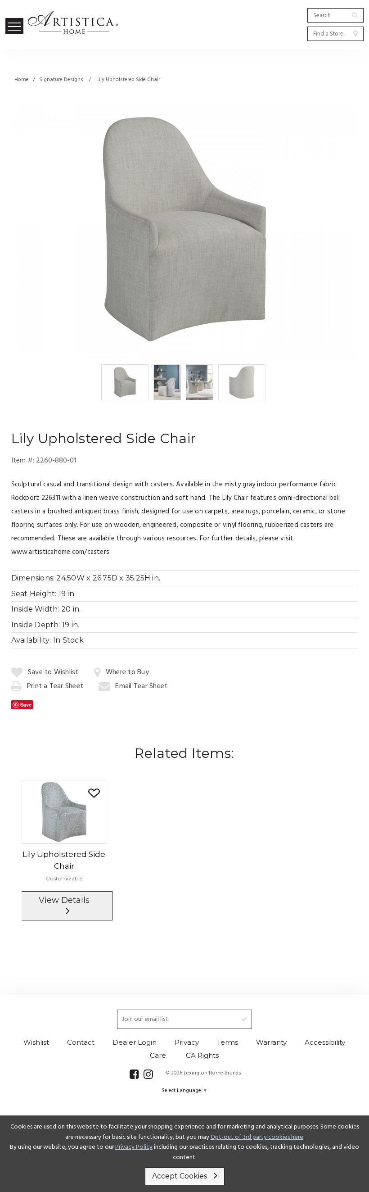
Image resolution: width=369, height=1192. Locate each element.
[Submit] (354, 14)
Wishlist (36, 1042)
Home (21, 79)
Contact (80, 1042)
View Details (64, 900)
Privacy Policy (134, 1147)
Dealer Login (134, 1042)
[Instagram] (148, 1074)
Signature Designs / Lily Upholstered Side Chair (99, 79)
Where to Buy (127, 672)
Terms (227, 1042)
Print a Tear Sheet (55, 686)
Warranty (271, 1042)
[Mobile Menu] (14, 26)
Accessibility (325, 1042)
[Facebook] (134, 1074)
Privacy (187, 1042)
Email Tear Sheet (141, 686)
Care (158, 1055)
